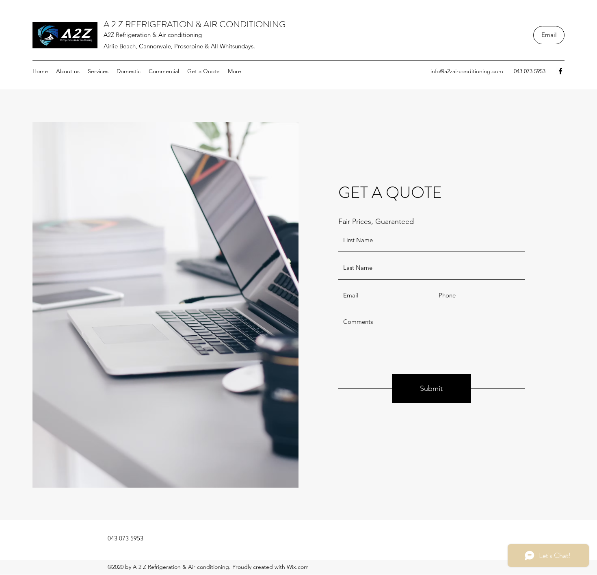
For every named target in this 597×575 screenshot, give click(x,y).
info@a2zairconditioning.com (466, 71)
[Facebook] (560, 71)
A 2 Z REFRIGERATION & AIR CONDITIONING (195, 24)
